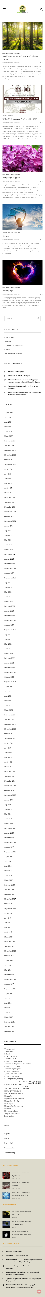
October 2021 (9, 677)
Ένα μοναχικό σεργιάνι (11, 178)
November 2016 (10, 951)
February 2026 (9, 441)
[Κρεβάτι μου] (6, 1175)
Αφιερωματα (8, 1051)
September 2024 (10, 521)
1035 (15, 1217)
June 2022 (8, 639)
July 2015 (7, 998)
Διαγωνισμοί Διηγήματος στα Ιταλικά (17, 1064)
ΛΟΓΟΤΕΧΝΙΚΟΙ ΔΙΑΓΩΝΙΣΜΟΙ (16, 1089)
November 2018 (10, 842)
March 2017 (8, 937)
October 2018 (9, 847)
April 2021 (8, 705)
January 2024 (9, 559)
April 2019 (8, 819)
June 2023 (8, 587)
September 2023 (10, 578)
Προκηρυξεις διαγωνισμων (13, 1106)
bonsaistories (7, 63)
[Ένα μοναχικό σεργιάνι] (22, 158)
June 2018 (8, 866)
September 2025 (10, 464)
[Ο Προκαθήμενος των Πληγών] (6, 1234)
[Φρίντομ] (22, 217)
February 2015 (9, 1022)
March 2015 (8, 1017)
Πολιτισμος (8, 1104)
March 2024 (8, 549)
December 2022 (10, 616)
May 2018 (8, 871)
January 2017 (9, 946)
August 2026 (8, 412)
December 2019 (10, 781)
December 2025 (10, 450)
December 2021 (10, 668)
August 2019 (8, 800)
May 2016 (8, 970)
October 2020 (9, 734)
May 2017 (8, 927)
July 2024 (7, 531)
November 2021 (10, 672)
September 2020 (10, 738)
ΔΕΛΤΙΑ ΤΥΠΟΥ (7, 116)
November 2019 (10, 786)
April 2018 (8, 875)
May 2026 (8, 427)
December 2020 (10, 724)
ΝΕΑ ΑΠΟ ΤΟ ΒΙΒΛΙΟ (12, 1091)
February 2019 (9, 828)
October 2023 (9, 573)
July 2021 (7, 691)
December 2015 (10, 975)
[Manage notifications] (39, 1292)
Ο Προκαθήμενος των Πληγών (21, 1234)
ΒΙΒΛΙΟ (7, 1054)
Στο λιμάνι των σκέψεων (13, 354)
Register (7, 1134)
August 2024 (8, 526)
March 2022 (8, 653)
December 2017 (10, 894)
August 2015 (8, 994)
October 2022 (9, 625)
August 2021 (8, 686)
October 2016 (9, 956)
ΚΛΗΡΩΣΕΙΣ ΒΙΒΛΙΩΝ (13, 1085)
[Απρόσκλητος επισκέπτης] (6, 1195)
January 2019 (9, 833)
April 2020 (8, 762)
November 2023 (10, 568)
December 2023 (10, 564)
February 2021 (9, 715)
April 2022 (8, 649)
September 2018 (10, 852)
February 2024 (9, 554)
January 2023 (9, 611)
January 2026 (9, 446)
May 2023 (8, 592)
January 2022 (9, 663)
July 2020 (7, 748)
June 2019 (8, 809)
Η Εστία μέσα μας (24, 376)
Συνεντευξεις (9, 1116)
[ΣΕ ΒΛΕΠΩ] (6, 1213)
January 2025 (9, 502)
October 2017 (9, 904)
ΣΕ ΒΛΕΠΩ (16, 1215)
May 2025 (8, 483)
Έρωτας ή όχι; (7, 291)
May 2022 (8, 644)
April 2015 (8, 1012)
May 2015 (8, 1008)
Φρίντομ (5, 236)
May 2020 (8, 757)
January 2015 (9, 1027)
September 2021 (10, 682)
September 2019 (10, 795)
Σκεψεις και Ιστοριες (12, 1114)
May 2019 (8, 814)
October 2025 (9, 460)
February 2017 (9, 942)
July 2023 (7, 583)
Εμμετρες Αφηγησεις (12, 1076)
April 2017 (8, 932)
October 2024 (9, 516)
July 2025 (7, 474)
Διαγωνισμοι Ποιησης (12, 1066)
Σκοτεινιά (7, 341)
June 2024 (8, 535)
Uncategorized (9, 1049)
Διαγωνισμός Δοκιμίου (12, 1069)
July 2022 (7, 635)
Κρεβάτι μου (9, 337)
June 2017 (8, 923)
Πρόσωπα (7, 1109)
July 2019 (7, 805)
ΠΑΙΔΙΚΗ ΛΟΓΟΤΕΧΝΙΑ (13, 1094)
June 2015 (8, 1003)
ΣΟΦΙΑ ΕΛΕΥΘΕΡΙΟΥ (14, 1285)
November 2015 (10, 979)
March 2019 (8, 823)
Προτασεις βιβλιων (11, 1111)
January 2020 (9, 776)
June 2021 (8, 696)
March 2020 (8, 767)
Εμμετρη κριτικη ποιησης (13, 1079)
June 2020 (8, 753)
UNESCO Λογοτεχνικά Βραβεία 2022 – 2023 (19, 119)
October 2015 (9, 984)
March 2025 (8, 493)
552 (15, 1237)
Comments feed (9, 1148)
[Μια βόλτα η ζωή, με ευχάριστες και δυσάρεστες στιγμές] (22, 36)
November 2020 (10, 729)
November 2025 (10, 455)
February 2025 (9, 498)
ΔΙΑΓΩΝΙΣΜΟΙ (10, 1059)
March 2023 (8, 601)
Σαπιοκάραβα (19, 371)
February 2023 (9, 606)
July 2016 (7, 965)
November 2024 (10, 512)
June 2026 (8, 422)
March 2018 (8, 880)
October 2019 (9, 790)
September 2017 (10, 909)
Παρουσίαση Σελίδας (12, 1101)
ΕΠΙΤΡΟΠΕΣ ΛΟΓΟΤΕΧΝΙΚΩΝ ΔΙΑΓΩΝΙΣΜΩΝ (29, 1082)
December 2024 (10, 507)
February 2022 (9, 658)
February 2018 (9, 885)
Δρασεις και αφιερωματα (13, 1074)
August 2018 (8, 857)
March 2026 (8, 436)
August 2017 (8, 913)
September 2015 (10, 989)
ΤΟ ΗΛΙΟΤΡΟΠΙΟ (18, 1224)
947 (15, 1227)
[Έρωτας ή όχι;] (22, 272)
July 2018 (7, 861)
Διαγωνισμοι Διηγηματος (13, 1061)
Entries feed (8, 1143)
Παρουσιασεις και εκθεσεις (14, 1099)
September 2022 (10, 630)
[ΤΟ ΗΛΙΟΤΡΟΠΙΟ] (6, 1223)
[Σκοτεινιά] (6, 1185)
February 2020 (9, 772)
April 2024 (8, 545)
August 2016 (8, 960)
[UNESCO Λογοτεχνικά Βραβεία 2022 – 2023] (22, 99)
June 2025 (8, 479)
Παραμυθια (8, 1096)
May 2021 (8, 701)
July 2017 (7, 918)
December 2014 (10, 1031)
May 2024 (8, 540)
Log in (6, 1138)
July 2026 (7, 417)
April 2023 (8, 597)
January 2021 (9, 720)
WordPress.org (9, 1153)
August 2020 (8, 743)
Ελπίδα (7, 350)
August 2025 (8, 469)
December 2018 (10, 838)
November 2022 (10, 620)
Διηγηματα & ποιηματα (11, 53)
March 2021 (8, 710)
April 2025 (8, 488)
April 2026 (8, 431)
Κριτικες (25, 1086)
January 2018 (9, 890)
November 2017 (10, 899)
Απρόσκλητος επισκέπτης (13, 345)
